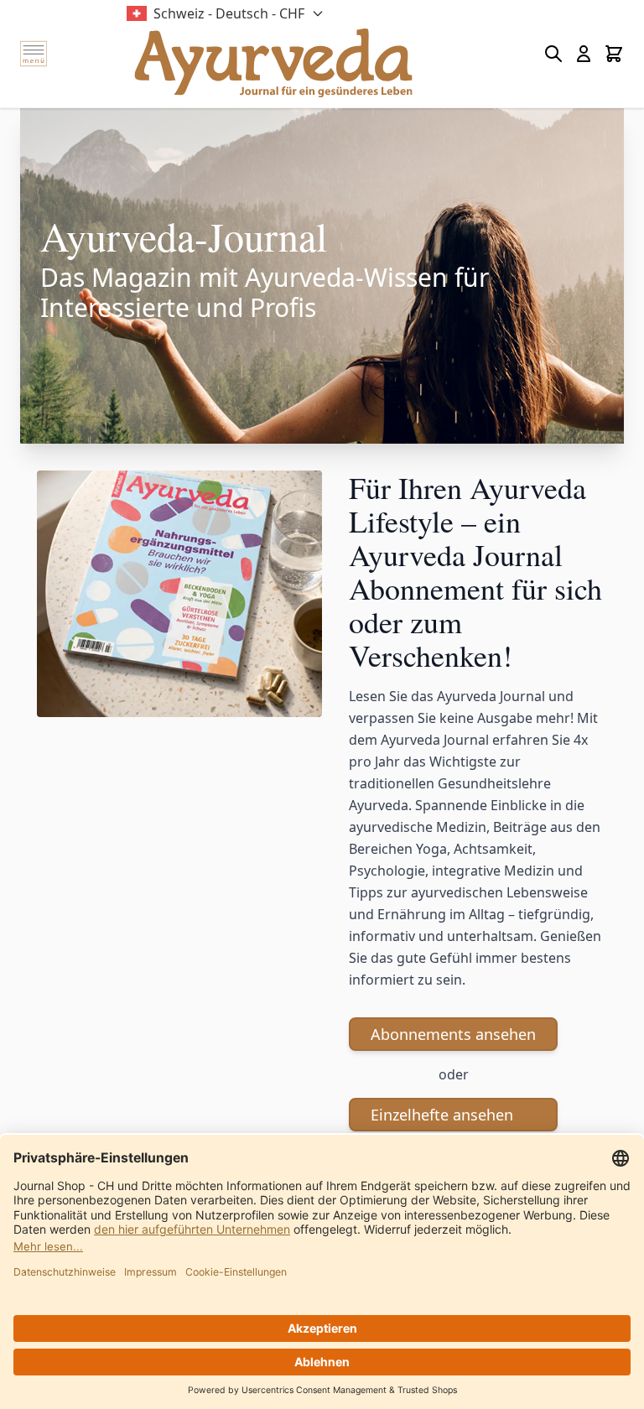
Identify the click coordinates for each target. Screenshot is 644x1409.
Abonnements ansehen (453, 1034)
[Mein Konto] (584, 54)
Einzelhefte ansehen (442, 1115)
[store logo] (273, 63)
